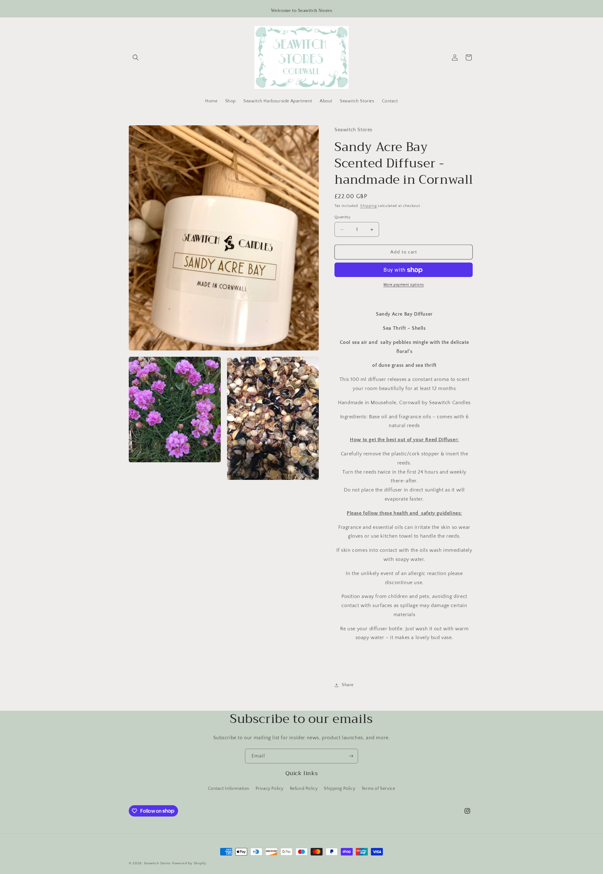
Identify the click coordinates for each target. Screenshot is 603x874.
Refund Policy (304, 788)
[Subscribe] (351, 756)
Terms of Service (378, 788)
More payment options (403, 285)
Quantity (342, 217)
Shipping (368, 206)
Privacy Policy (270, 788)
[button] (136, 57)
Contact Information (228, 788)
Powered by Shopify (189, 863)
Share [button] (348, 685)
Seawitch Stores (157, 863)
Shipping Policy (339, 788)
